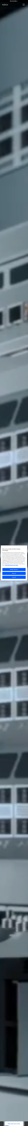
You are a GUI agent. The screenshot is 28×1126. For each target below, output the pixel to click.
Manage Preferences (14, 569)
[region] (14, 563)
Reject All (14, 573)
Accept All (14, 577)
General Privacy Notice (14, 565)
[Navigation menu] (24, 5)
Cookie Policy (7, 565)
